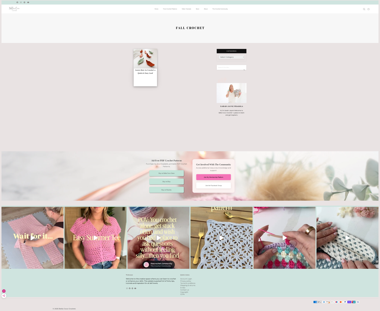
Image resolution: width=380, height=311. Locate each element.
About (206, 9)
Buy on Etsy (167, 181)
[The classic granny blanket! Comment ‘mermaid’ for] (285, 238)
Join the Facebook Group (213, 185)
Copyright (184, 292)
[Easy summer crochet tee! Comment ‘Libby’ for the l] (96, 238)
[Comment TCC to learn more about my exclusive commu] (158, 238)
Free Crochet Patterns (170, 9)
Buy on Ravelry (166, 190)
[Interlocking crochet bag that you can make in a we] (347, 238)
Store (197, 9)
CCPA (182, 294)
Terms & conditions (187, 283)
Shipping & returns (187, 285)
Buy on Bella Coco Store (166, 173)
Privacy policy (185, 281)
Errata (182, 288)
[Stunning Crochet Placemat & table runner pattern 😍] (221, 238)
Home (156, 9)
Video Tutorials (186, 9)
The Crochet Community (220, 9)
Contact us (184, 290)
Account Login (186, 279)
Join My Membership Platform (213, 177)
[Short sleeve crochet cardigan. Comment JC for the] (32, 238)
